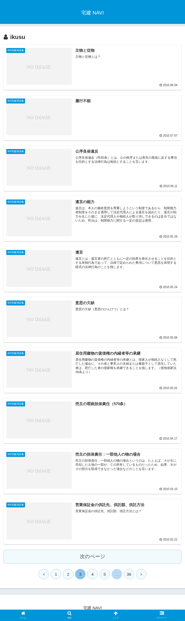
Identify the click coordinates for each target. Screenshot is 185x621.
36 (129, 574)
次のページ (92, 556)
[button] (171, 458)
